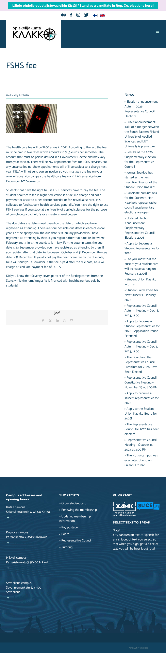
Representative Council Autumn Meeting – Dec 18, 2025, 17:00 (142, 310)
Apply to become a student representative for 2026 (142, 398)
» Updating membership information (75, 518)
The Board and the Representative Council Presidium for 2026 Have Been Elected (141, 365)
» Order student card (72, 503)
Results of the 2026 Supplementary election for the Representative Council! (140, 160)
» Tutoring (65, 547)
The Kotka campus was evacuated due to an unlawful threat (141, 460)
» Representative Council (75, 540)
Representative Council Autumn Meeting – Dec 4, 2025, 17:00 (141, 346)
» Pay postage (68, 527)
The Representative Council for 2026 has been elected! (142, 429)
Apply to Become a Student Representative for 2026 (142, 248)
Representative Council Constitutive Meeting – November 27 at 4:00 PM (141, 382)
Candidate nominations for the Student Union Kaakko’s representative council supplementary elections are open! (141, 202)
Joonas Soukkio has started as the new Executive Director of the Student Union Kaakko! (141, 180)
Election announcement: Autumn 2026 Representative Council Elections (141, 109)
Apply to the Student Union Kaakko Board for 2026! (141, 413)
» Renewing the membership (78, 510)
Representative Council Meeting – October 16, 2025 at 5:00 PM (141, 444)
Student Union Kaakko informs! (140, 282)
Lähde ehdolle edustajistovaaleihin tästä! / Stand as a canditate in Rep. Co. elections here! (83, 5)
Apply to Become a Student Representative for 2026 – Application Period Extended (142, 329)
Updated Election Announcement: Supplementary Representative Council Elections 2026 (140, 228)
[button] (29, 519)
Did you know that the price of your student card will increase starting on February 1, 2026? (141, 266)
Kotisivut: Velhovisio (138, 648)
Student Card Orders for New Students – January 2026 (141, 295)
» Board (64, 534)
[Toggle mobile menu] (158, 31)
